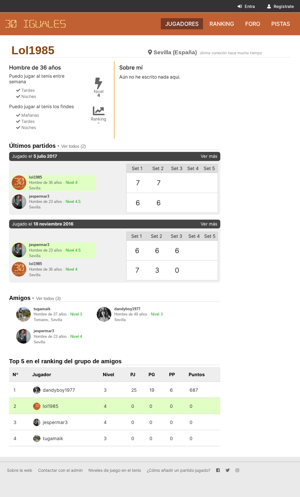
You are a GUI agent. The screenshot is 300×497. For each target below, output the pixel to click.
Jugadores (182, 23)
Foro (252, 23)
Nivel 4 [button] (71, 183)
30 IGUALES (35, 24)
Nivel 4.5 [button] (73, 202)
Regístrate (284, 6)
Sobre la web (19, 470)
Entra (250, 6)
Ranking (221, 23)
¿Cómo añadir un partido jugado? (178, 470)
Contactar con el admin (60, 470)
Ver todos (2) (73, 146)
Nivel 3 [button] (76, 314)
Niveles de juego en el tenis (114, 470)
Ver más (209, 156)
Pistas (280, 23)
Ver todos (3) (48, 298)
